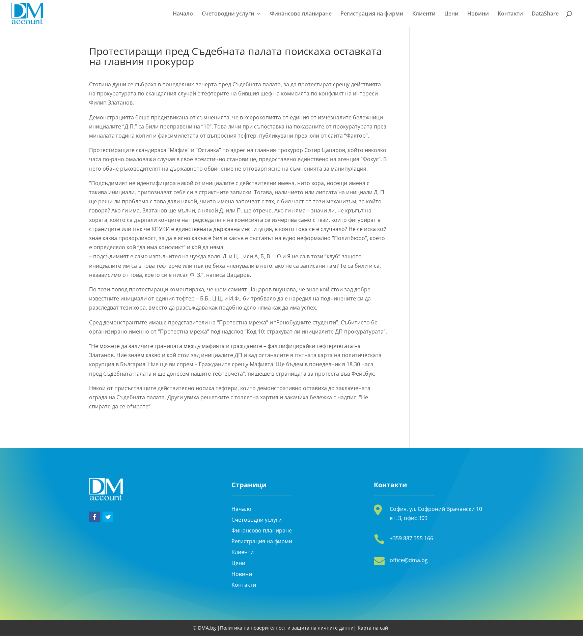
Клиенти (424, 14)
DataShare (545, 14)
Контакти (510, 14)
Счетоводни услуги (228, 14)
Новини (478, 14)
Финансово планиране (301, 14)
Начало (183, 14)
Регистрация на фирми (372, 14)
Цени (451, 14)
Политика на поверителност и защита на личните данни (287, 628)
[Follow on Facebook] (94, 517)
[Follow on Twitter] (108, 517)
